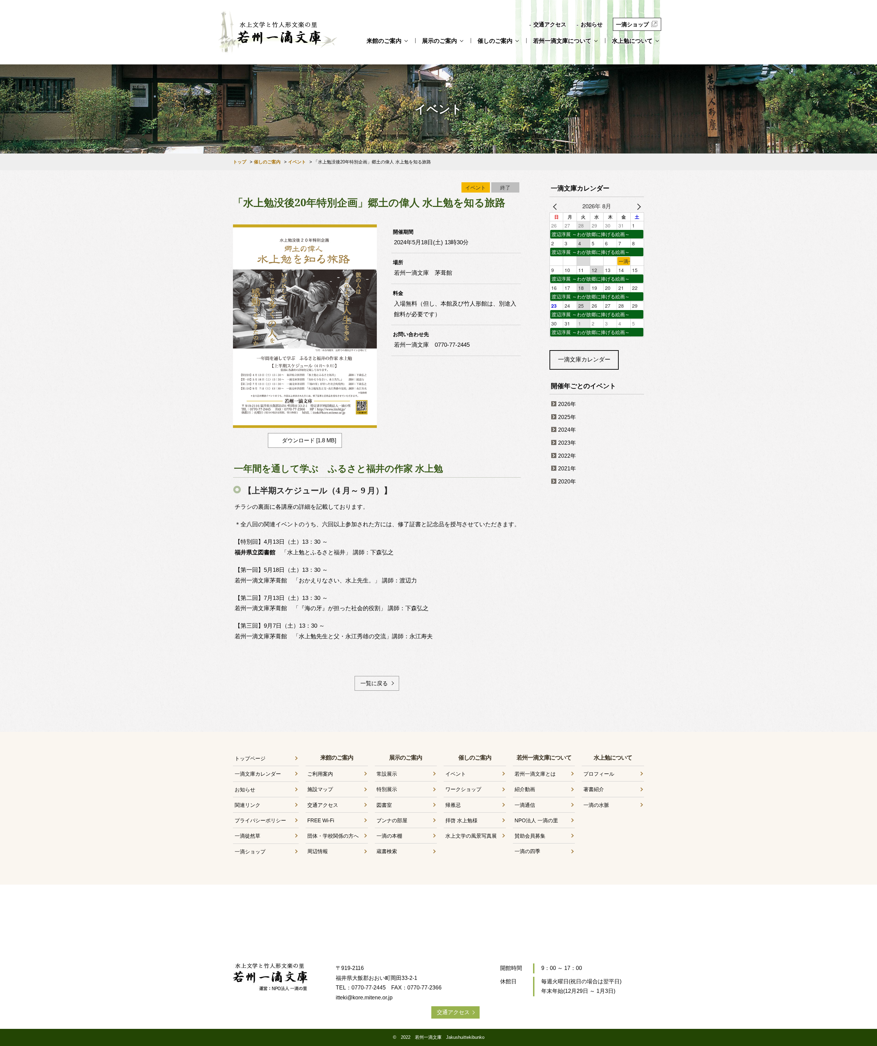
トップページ (250, 758)
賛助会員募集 (530, 836)
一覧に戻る (374, 683)
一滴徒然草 (247, 836)
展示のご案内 (439, 41)
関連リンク (247, 805)
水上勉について (632, 41)
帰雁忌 (453, 805)
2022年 (567, 456)
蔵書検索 (386, 851)
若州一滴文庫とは (535, 774)
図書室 (384, 805)
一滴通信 (525, 805)
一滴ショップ (632, 24)
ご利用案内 (320, 774)
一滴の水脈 (596, 805)
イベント (297, 161)
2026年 (567, 404)
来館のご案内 (384, 41)
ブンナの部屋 (391, 820)
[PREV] (556, 206)
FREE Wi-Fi (320, 820)
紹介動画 (525, 789)
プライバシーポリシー (260, 820)
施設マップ (320, 789)
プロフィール (598, 774)
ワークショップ (463, 789)
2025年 (567, 417)
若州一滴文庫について (562, 41)
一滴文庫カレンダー (584, 359)
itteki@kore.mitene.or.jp (364, 997)
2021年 (567, 468)
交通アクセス (549, 24)
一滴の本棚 (389, 836)
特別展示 (386, 789)
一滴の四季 (527, 851)
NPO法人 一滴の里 (536, 820)
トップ (239, 161)
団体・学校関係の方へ (333, 836)
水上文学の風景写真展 (471, 836)
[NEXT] (637, 206)
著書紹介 (593, 789)
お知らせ (592, 24)
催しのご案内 (495, 41)
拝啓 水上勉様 (461, 820)
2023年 (567, 443)
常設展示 (386, 774)
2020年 (567, 481)
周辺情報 (317, 851)
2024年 (567, 430)
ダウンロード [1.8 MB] (309, 440)
